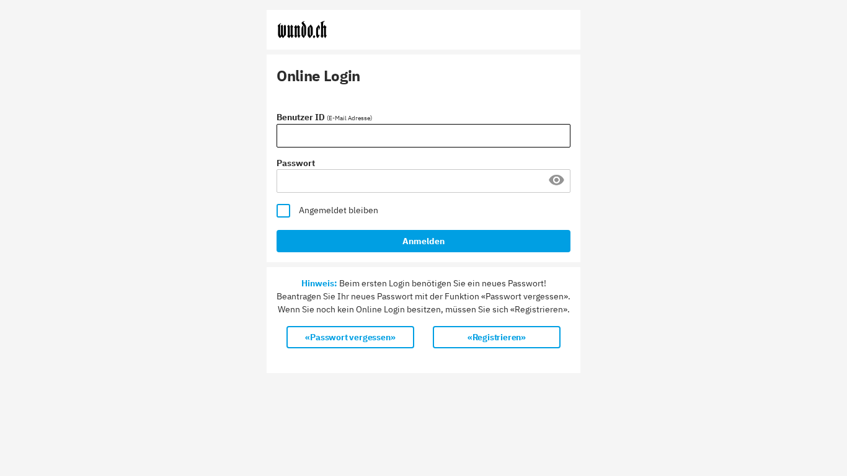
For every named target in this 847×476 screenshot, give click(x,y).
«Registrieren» (497, 337)
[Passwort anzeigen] (556, 184)
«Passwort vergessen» (350, 337)
